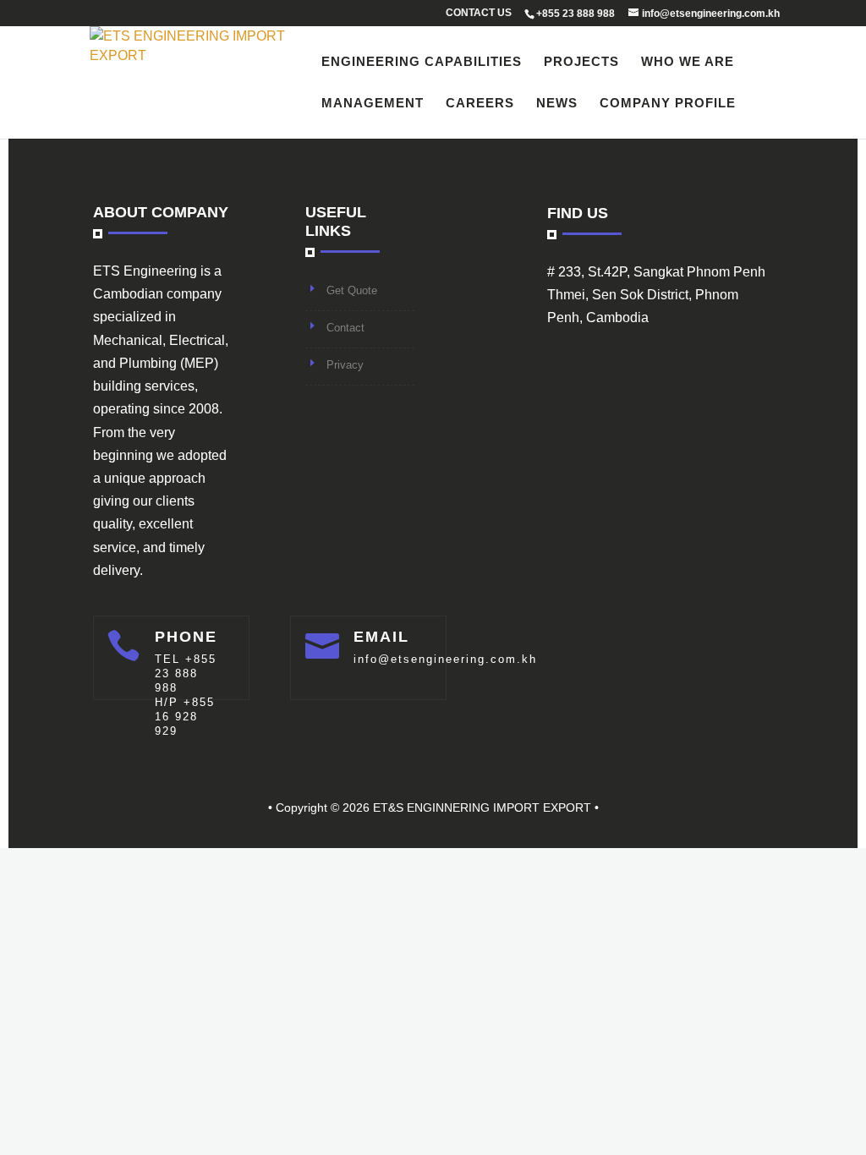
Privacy (345, 365)
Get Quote (351, 290)
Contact (345, 327)
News (557, 103)
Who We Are (687, 62)
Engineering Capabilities (421, 62)
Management (372, 103)
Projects (581, 62)
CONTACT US (479, 13)
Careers (480, 103)
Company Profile (668, 103)
